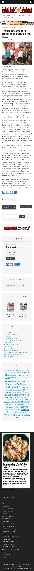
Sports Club (13, 404)
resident (13, 399)
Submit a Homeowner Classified (11, 549)
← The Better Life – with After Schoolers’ (9, 207)
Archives (4, 513)
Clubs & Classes (8, 28)
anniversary (8, 370)
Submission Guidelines (8, 541)
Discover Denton (8, 348)
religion (8, 399)
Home (3, 501)
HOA (25, 389)
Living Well (24, 394)
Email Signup (5, 521)
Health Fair (17, 387)
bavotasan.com (26, 568)
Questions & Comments (8, 531)
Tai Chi (27, 404)
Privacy (4, 557)
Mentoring (19, 397)
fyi (20, 381)
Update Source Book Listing (13, 340)
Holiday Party (9, 392)
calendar (21, 370)
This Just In (12, 247)
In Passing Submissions (8, 544)
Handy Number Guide (11, 338)
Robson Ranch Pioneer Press (21, 564)
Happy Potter (24, 384)
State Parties (21, 404)
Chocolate (26, 370)
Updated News (11, 244)
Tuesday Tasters (13, 407)
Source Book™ (8, 332)
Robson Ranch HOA (9, 342)
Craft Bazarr (20, 372)
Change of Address (7, 516)
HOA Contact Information (11, 344)
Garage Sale (25, 381)
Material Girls (11, 397)
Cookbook (7, 372)
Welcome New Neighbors (18, 411)
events (15, 380)
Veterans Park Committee (12, 410)
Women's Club (11, 414)
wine (24, 412)
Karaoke (26, 392)
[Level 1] (17, 23)
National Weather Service (11, 350)
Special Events (6, 539)
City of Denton (8, 346)
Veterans (24, 406)
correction (13, 372)
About (3, 503)
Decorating (12, 375)
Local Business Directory (12, 334)
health (9, 386)
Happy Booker (11, 199)
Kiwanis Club (12, 394)
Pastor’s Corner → (26, 206)
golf (19, 383)
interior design (18, 392)
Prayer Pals (25, 397)
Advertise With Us (7, 511)
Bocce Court (15, 370)
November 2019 (19, 28)
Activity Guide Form (7, 508)
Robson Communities (8, 534)
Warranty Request (9, 356)
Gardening (11, 383)
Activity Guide (9, 336)
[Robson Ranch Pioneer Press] (17, 9)
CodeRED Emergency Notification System (15, 352)
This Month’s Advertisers (9, 554)
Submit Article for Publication (10, 547)
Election (19, 378)
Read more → (10, 258)
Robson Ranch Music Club (17, 403)
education (13, 378)
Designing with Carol (17, 376)
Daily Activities (6, 519)
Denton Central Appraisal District (13, 354)
